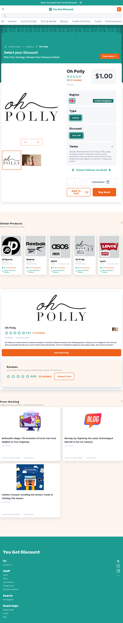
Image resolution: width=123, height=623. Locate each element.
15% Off (76, 135)
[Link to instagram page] (118, 566)
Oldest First (64, 376)
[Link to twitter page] (118, 561)
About (5, 578)
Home (5, 575)
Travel (98, 21)
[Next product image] (37, 142)
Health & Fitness (81, 21)
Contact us (7, 565)
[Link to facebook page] (118, 571)
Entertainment (113, 21)
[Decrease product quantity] (80, 182)
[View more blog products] (121, 400)
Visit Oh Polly (61, 352)
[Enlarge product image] (11, 160)
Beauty (64, 21)
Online (75, 117)
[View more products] (121, 222)
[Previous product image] (26, 142)
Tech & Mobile (48, 21)
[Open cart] (119, 9)
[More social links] (118, 575)
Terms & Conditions (10, 589)
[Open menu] (3, 9)
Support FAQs (8, 610)
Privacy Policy (8, 586)
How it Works (8, 582)
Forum (5, 613)
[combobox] (64, 16)
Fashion (12, 21)
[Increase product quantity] (69, 182)
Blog (4, 617)
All (2, 21)
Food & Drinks (29, 21)
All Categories (8, 599)
